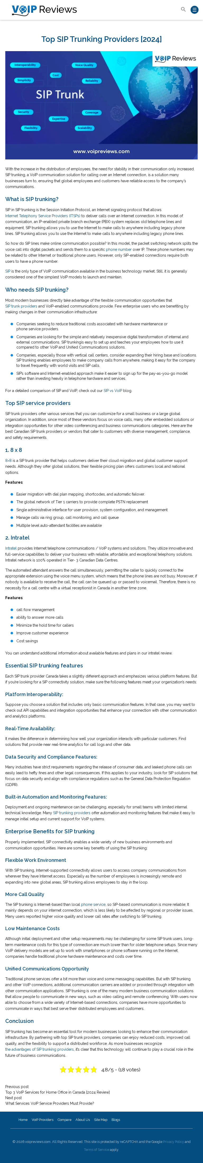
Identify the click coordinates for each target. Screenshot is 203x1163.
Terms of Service (96, 1150)
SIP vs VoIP (113, 391)
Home (23, 1120)
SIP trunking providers (71, 813)
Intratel (11, 548)
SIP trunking (71, 342)
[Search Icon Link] (183, 9)
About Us (83, 1120)
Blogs (116, 1120)
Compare (64, 1120)
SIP (7, 271)
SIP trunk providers (21, 306)
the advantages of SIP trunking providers (39, 1049)
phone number (119, 249)
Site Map (100, 1120)
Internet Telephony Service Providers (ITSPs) (42, 216)
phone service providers (37, 329)
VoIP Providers (42, 1120)
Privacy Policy (173, 1142)
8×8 (8, 460)
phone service (93, 904)
